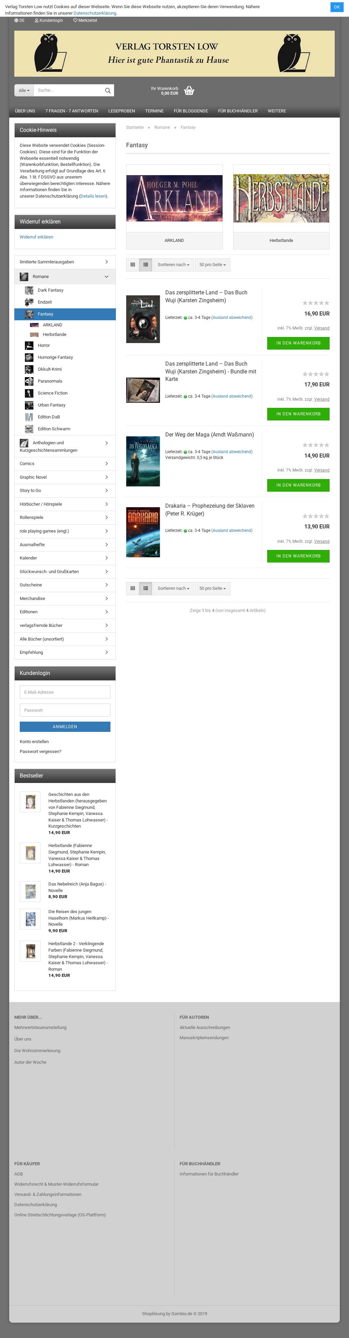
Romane (40, 276)
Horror (43, 345)
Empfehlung (31, 652)
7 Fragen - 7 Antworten (71, 110)
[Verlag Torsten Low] (174, 51)
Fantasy (45, 313)
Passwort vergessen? (40, 751)
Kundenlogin (51, 20)
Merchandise (32, 598)
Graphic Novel (33, 477)
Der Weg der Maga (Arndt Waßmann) (209, 434)
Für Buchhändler (238, 110)
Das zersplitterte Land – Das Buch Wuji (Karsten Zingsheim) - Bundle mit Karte (210, 371)
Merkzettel (87, 20)
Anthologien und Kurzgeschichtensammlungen (48, 446)
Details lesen (93, 196)
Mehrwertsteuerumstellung (40, 1027)
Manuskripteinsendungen (204, 1037)
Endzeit (44, 301)
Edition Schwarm (53, 428)
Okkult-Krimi (49, 369)
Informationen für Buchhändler (209, 1173)
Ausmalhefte (32, 544)
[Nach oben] (330, 1327)
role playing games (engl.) (44, 531)
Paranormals (49, 381)
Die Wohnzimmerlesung (37, 1050)
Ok (337, 7)
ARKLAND (52, 324)
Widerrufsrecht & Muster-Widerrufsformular (56, 1184)
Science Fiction (52, 393)
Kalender (28, 557)
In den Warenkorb (298, 343)
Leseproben (121, 110)
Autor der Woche (30, 1062)
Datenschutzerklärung (95, 13)
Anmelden (65, 726)
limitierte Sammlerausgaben (47, 261)
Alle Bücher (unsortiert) (42, 639)
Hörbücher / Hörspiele (41, 504)
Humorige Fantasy (55, 357)
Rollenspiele (31, 517)
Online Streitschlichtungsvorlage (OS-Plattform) (60, 1214)
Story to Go (30, 490)
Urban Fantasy (51, 404)
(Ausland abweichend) (232, 317)
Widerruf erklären (36, 237)
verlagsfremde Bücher (41, 625)
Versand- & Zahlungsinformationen (47, 1194)
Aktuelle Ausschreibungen (205, 1027)
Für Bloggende (191, 110)
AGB (18, 1173)
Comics (27, 463)
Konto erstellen (34, 741)
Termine (154, 110)
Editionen (28, 611)
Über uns (25, 110)
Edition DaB (48, 416)
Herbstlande (54, 334)
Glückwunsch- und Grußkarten (49, 571)
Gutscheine (31, 584)
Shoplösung (153, 1313)
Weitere (277, 110)
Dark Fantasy (50, 289)
